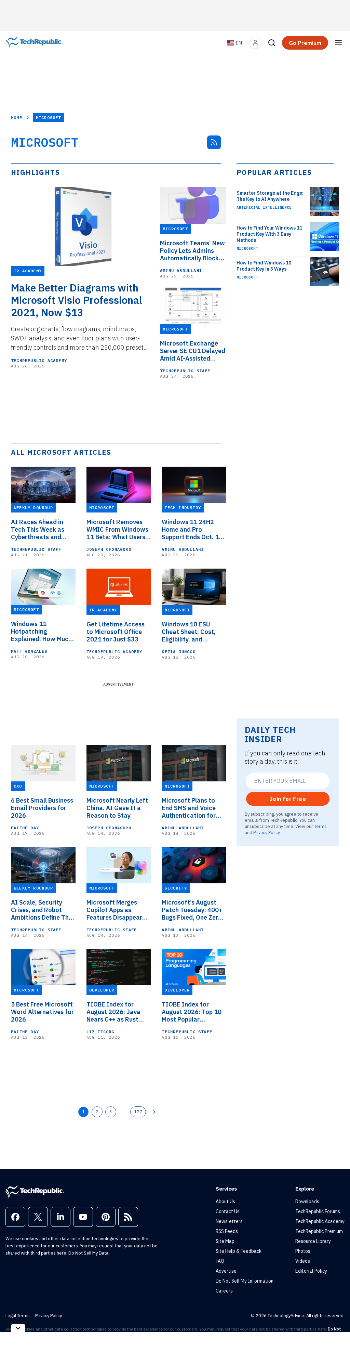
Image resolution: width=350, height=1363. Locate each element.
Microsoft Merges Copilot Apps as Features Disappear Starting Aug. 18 (114, 910)
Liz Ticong (100, 1031)
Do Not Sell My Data (88, 1253)
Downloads (307, 1201)
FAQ (220, 1261)
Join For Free (288, 798)
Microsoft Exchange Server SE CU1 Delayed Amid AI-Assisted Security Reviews (192, 351)
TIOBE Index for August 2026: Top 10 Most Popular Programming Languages (191, 1012)
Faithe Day (25, 827)
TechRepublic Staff (185, 370)
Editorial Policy (311, 1271)
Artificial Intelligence (264, 207)
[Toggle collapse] (18, 1328)
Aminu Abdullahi (181, 270)
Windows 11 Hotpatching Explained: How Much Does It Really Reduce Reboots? (42, 631)
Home (16, 117)
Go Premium (305, 42)
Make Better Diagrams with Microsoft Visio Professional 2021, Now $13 (76, 300)
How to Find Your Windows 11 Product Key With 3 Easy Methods (269, 234)
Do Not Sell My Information (244, 1281)
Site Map (225, 1241)
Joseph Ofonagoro (108, 549)
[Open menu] (338, 43)
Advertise (226, 1271)
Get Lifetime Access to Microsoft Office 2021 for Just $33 (115, 632)
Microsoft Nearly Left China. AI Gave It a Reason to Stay (117, 808)
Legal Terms (17, 1316)
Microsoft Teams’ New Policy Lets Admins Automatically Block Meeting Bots (192, 250)
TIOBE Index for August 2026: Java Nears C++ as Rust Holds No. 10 (113, 1012)
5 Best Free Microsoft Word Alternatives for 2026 (42, 1012)
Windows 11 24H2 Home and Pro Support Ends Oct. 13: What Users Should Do (193, 529)
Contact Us (228, 1211)
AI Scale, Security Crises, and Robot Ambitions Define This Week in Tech (42, 910)
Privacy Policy (266, 832)
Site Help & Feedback (238, 1251)
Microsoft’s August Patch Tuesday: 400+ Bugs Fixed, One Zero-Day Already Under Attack (193, 910)
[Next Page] (154, 1111)
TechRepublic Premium (319, 1231)
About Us (225, 1201)
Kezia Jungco (178, 651)
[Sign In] (255, 43)
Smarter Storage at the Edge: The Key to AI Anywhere (270, 196)
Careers (224, 1291)
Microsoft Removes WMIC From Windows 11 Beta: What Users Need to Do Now (117, 529)
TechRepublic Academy (39, 360)
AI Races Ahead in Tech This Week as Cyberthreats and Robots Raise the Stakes (37, 529)
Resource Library (313, 1241)
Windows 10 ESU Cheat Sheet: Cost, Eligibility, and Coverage (189, 632)
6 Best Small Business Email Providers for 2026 (42, 808)
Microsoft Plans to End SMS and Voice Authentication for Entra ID (189, 808)
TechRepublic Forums (317, 1211)
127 (138, 1111)
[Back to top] (336, 1342)
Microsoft (247, 248)
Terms (320, 826)
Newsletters (229, 1221)
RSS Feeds (227, 1231)
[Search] (272, 43)
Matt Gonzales (29, 651)
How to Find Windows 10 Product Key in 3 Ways (264, 266)
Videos (302, 1261)
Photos (302, 1251)
